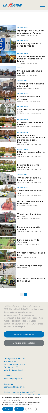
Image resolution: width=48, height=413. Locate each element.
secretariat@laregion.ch (14, 387)
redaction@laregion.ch (13, 370)
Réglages (28, 404)
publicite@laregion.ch (13, 378)
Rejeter (19, 409)
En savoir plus (18, 327)
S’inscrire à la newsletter (24, 343)
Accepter (8, 409)
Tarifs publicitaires (22, 334)
